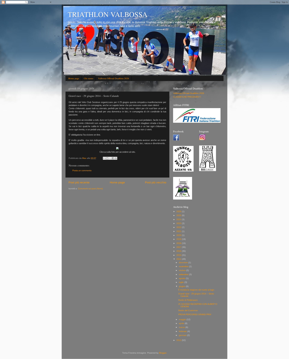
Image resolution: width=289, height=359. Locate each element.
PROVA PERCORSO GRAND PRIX (194, 314)
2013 (179, 340)
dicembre (183, 262)
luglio (181, 282)
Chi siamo (88, 78)
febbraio (183, 331)
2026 (179, 211)
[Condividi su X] (110, 158)
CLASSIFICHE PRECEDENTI (187, 97)
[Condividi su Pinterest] (115, 158)
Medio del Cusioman (188, 310)
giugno (182, 286)
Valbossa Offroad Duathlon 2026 (113, 78)
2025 (179, 215)
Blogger (162, 353)
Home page (73, 78)
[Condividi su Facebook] (112, 158)
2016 (179, 251)
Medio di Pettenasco (188, 300)
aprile (182, 323)
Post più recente (79, 182)
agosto (182, 278)
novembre (184, 266)
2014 (179, 259)
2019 (179, 239)
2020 (179, 235)
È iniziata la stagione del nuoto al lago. (196, 290)
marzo (182, 327)
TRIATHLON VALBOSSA (108, 14)
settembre (184, 274)
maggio (182, 319)
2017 (179, 247)
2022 (179, 227)
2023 (179, 223)
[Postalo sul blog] (107, 158)
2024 (179, 219)
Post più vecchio (155, 182)
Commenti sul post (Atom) (90, 188)
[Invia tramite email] (104, 158)
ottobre (182, 270)
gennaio (183, 335)
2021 (179, 231)
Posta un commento (82, 170)
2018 (179, 243)
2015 (179, 255)
